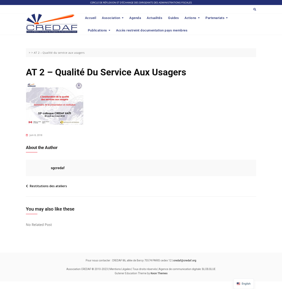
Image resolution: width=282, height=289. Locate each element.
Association (111, 18)
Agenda (135, 18)
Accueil (90, 18)
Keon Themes (159, 273)
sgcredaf (57, 168)
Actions (190, 18)
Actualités (154, 18)
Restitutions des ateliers (48, 186)
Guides (173, 18)
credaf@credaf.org (184, 260)
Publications (97, 30)
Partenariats (214, 18)
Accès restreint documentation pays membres (151, 30)
